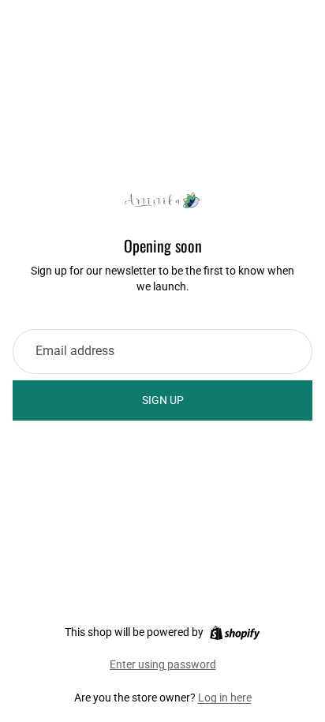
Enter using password (163, 664)
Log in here (225, 697)
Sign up (163, 400)
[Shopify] (235, 633)
